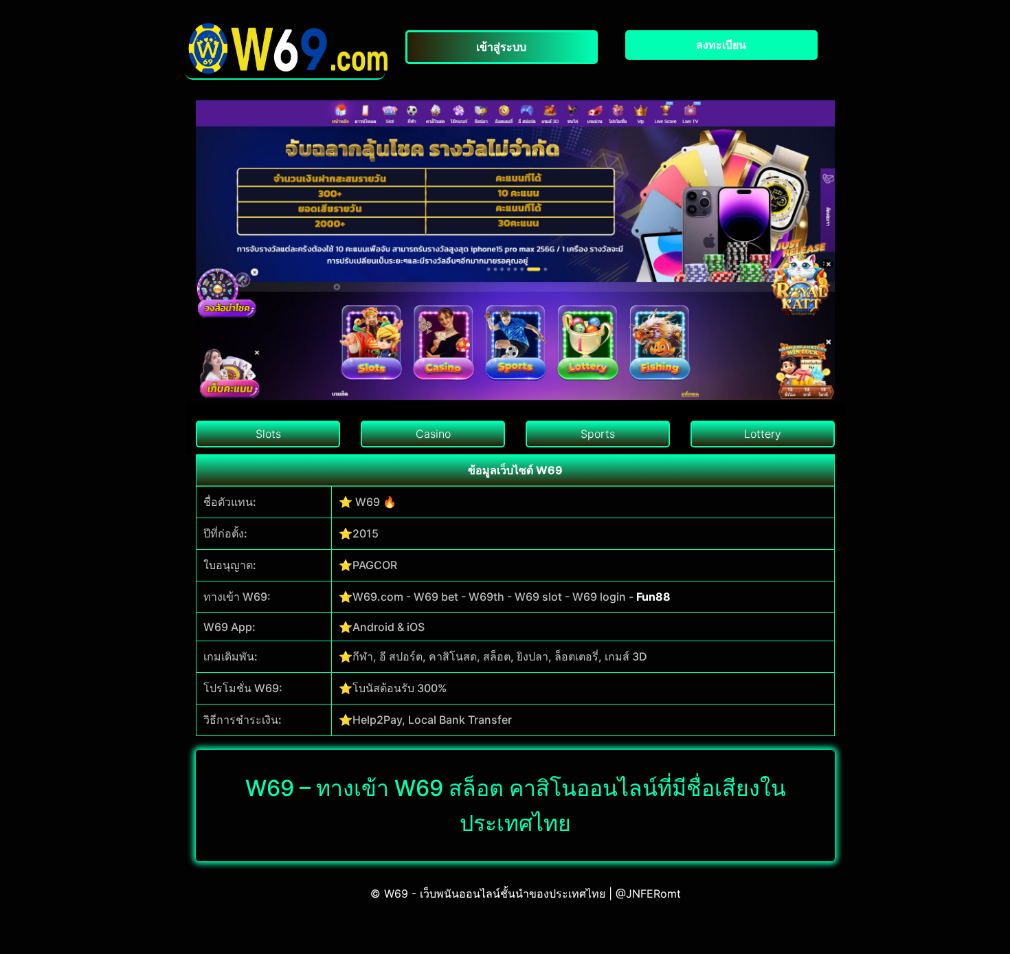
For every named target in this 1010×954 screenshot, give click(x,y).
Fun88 (653, 596)
